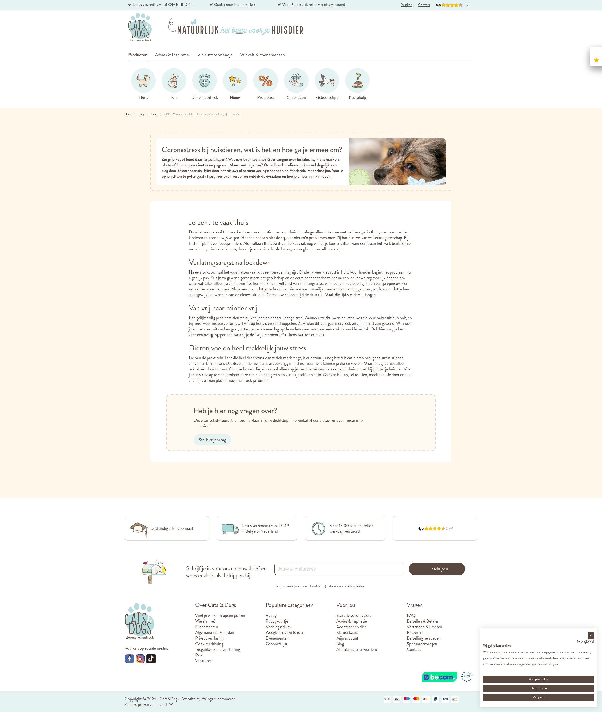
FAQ (411, 615)
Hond (154, 114)
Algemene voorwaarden (214, 632)
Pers (198, 655)
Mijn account (347, 638)
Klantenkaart (347, 632)
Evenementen (206, 627)
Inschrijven (439, 569)
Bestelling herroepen (424, 638)
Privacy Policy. (356, 586)
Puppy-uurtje (277, 621)
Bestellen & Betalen (423, 621)
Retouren (414, 632)
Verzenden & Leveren (424, 627)
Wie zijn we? (205, 621)
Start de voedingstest (353, 615)
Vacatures (203, 661)
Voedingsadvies (278, 627)
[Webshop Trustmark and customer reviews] (448, 672)
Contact (414, 649)
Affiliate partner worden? (357, 649)
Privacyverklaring (209, 638)
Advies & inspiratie (351, 621)
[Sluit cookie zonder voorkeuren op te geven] (591, 635)
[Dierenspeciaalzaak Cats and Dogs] (140, 27)
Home (128, 114)
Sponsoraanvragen (422, 644)
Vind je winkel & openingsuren (220, 615)
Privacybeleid (585, 642)
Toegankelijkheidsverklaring (217, 649)
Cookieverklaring (209, 644)
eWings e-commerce (218, 699)
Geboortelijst (276, 644)
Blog (142, 114)
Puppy (271, 615)
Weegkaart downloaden (285, 632)
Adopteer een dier (351, 627)
